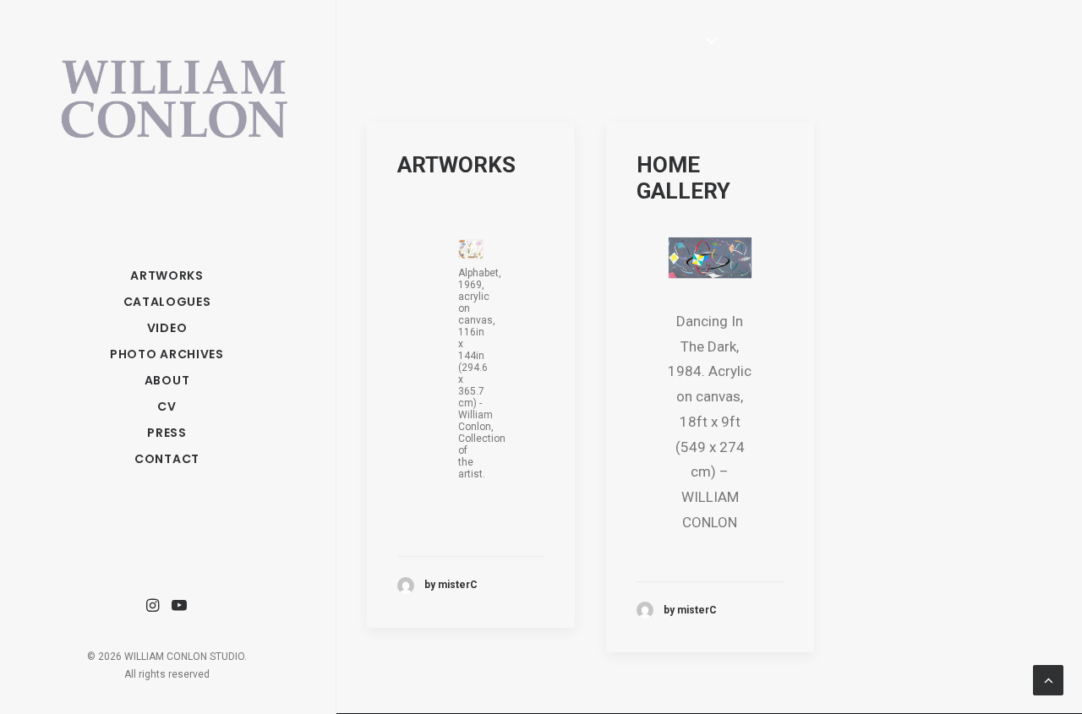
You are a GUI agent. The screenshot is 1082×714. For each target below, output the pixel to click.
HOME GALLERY (683, 178)
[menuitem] (153, 606)
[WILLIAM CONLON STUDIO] (167, 85)
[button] (153, 606)
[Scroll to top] (1048, 678)
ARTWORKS (456, 164)
